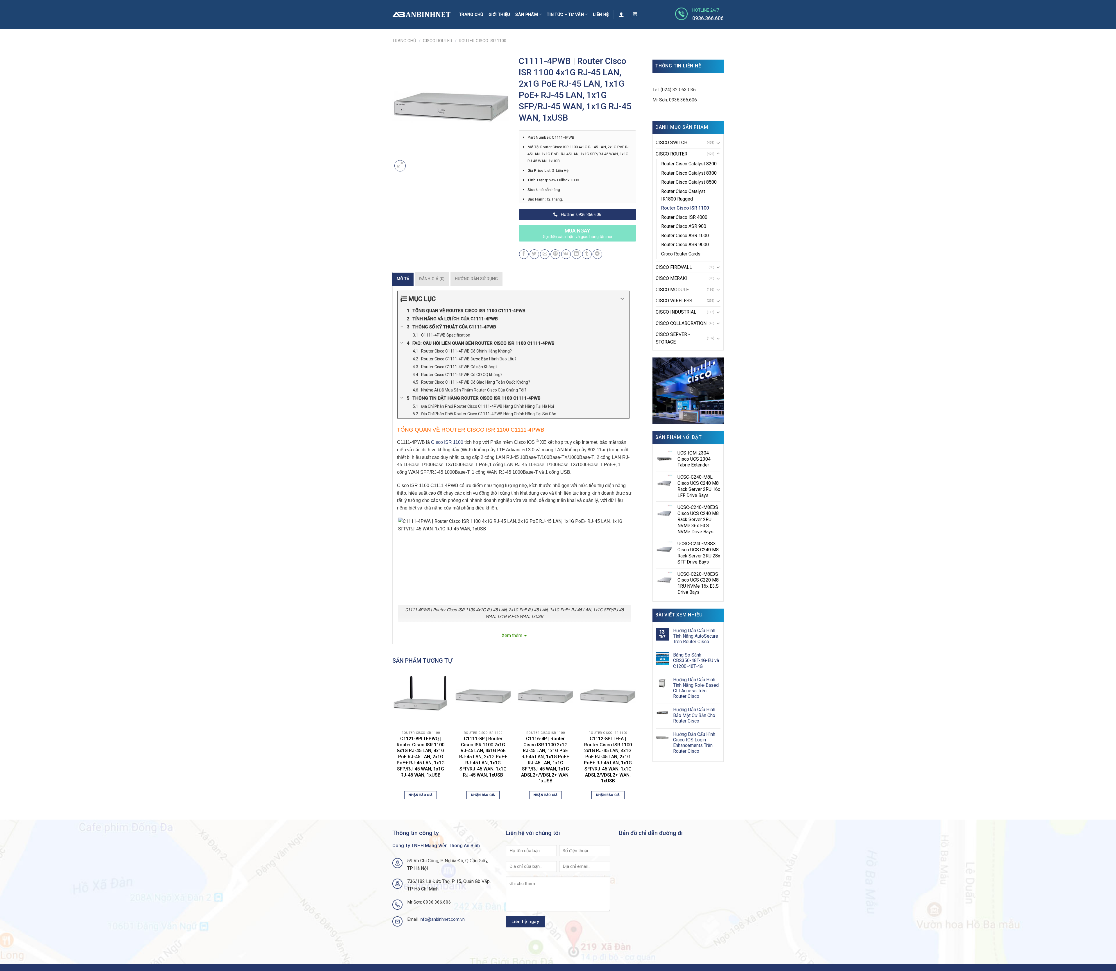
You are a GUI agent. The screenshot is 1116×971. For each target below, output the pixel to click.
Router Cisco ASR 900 (683, 226)
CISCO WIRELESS (674, 300)
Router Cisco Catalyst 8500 (689, 182)
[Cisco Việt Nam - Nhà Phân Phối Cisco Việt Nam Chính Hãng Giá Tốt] (421, 14)
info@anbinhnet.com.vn (442, 919)
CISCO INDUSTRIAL (676, 312)
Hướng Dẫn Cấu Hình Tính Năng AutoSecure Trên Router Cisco (695, 636)
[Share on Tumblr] (587, 254)
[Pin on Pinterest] (555, 254)
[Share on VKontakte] (566, 254)
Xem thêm (512, 635)
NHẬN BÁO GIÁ (420, 795)
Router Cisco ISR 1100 (482, 40)
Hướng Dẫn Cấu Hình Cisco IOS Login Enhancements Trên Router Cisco (694, 743)
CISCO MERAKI (671, 278)
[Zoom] (400, 165)
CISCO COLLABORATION (681, 323)
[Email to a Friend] (545, 254)
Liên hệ (601, 14)
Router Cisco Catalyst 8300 (689, 173)
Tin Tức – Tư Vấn (565, 14)
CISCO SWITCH (671, 142)
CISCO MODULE (672, 289)
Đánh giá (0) (432, 278)
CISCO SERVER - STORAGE (673, 338)
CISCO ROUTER (437, 40)
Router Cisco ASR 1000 (685, 235)
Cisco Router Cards (680, 254)
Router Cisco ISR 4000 (684, 217)
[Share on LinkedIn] (576, 254)
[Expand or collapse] (622, 299)
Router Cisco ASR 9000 (685, 244)
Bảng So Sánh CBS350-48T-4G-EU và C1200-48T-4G (696, 660)
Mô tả (403, 278)
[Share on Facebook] (524, 254)
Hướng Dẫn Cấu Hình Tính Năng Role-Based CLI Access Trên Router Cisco (696, 688)
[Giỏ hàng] (634, 14)
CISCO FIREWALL (674, 267)
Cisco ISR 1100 (447, 442)
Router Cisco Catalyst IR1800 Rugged (683, 195)
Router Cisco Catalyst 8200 (689, 164)
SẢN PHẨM (526, 14)
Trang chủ (471, 14)
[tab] (403, 279)
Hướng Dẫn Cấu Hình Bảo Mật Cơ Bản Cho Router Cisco (694, 715)
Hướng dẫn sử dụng (476, 278)
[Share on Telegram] (597, 254)
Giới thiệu (499, 14)
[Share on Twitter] (534, 254)
